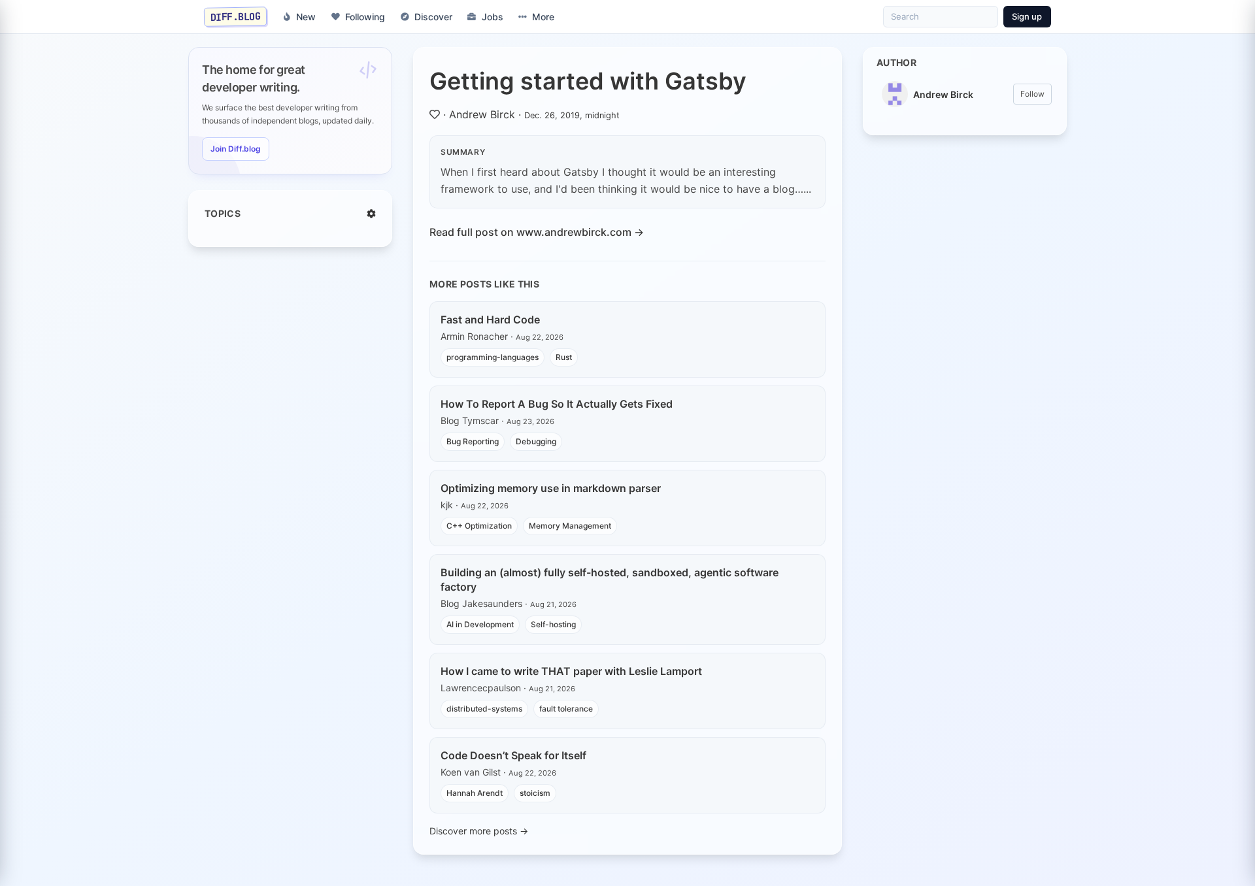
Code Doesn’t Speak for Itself (513, 755)
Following (365, 16)
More (543, 16)
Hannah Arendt (474, 793)
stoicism (535, 793)
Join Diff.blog (235, 149)
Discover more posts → (478, 830)
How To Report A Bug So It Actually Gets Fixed (557, 403)
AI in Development (480, 624)
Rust (564, 357)
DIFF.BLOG (235, 16)
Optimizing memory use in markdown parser (551, 488)
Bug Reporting (472, 441)
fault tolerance (566, 709)
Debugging (536, 441)
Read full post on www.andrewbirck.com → (536, 231)
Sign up (1027, 16)
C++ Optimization (479, 526)
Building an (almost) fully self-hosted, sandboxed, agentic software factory (609, 579)
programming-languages (492, 357)
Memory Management (570, 526)
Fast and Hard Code (490, 319)
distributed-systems (484, 709)
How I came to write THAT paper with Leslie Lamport (571, 671)
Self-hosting (553, 624)
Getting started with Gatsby (587, 81)
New (306, 16)
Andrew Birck (482, 114)
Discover (433, 16)
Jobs (492, 16)
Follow (1032, 94)
